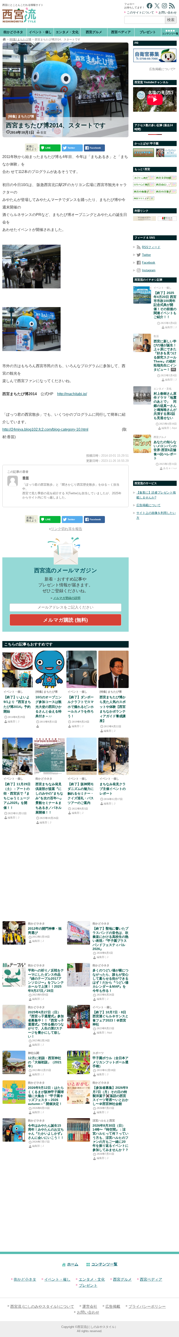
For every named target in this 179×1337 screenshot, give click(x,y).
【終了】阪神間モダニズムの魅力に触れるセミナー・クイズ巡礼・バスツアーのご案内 (81, 793)
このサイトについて (140, 12)
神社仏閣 (33, 1053)
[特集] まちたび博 (20, 39)
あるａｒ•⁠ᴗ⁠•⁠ (170, 468)
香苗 (43, 132)
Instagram (148, 270)
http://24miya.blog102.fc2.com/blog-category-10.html (45, 429)
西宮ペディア (121, 32)
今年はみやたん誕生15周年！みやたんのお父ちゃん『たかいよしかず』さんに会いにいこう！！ (46, 1132)
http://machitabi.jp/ (72, 394)
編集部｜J (13, 721)
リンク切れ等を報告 (66, 529)
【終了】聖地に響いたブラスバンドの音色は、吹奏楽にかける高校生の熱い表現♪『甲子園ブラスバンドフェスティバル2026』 (110, 938)
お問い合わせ (167, 12)
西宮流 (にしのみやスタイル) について (42, 1306)
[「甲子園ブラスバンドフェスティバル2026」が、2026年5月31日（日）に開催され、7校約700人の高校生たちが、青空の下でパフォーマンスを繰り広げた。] (78, 933)
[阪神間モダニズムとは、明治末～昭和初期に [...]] (81, 756)
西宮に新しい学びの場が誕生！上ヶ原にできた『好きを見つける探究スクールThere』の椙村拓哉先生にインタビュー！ (165, 355)
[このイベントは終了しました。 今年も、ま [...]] (17, 669)
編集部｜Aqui (104, 1032)
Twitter (146, 255)
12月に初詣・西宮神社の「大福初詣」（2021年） (45, 1062)
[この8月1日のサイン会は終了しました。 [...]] (14, 1130)
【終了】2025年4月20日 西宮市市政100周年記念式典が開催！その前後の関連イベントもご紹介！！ (165, 305)
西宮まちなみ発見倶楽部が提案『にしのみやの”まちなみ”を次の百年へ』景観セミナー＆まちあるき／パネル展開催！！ (49, 798)
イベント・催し (40, 32)
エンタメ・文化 (67, 32)
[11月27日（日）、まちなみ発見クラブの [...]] (113, 756)
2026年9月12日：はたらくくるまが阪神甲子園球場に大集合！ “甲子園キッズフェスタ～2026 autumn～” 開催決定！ (46, 1096)
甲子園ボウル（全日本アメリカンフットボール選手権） (110, 1062)
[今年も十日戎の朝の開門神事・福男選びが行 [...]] (14, 933)
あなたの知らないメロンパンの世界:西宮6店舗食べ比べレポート (165, 450)
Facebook (148, 262)
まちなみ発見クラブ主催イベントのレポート (113, 788)
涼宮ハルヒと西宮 (104, 1120)
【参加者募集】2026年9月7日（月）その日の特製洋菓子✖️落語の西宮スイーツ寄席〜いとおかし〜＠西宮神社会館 (110, 1096)
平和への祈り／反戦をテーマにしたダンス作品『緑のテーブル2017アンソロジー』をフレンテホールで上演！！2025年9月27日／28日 (46, 980)
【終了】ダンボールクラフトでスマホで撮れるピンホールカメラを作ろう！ (81, 706)
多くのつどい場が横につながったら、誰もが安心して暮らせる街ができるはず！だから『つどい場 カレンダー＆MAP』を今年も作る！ (110, 980)
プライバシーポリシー (147, 1306)
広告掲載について (161, 69)
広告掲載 (112, 1306)
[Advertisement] (84, 14)
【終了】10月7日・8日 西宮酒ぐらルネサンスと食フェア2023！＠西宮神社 (110, 1018)
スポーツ (98, 1053)
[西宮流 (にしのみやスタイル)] (4, 39)
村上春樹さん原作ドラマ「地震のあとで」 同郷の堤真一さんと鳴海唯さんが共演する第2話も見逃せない (165, 406)
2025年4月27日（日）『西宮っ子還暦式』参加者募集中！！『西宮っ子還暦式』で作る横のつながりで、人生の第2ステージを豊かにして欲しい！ (46, 1024)
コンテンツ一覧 (104, 1264)
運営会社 (89, 1306)
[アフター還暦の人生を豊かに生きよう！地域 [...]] (14, 1016)
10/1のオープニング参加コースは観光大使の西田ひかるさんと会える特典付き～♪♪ (48, 706)
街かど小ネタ (13, 32)
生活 (156, 336)
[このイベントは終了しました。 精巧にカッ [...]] (81, 669)
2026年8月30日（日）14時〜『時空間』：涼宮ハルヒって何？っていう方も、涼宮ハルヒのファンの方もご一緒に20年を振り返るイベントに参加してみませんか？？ (110, 1138)
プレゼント (148, 32)
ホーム (72, 1264)
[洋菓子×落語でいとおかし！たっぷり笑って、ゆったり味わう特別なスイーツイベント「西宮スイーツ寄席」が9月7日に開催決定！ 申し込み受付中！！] (78, 1092)
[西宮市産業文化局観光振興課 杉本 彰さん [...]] (113, 669)
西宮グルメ (94, 32)
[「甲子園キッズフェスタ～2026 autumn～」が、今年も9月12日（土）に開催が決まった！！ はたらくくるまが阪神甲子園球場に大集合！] (14, 1092)
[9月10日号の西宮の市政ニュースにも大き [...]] (49, 669)
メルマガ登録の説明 (66, 598)
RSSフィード (151, 247)
